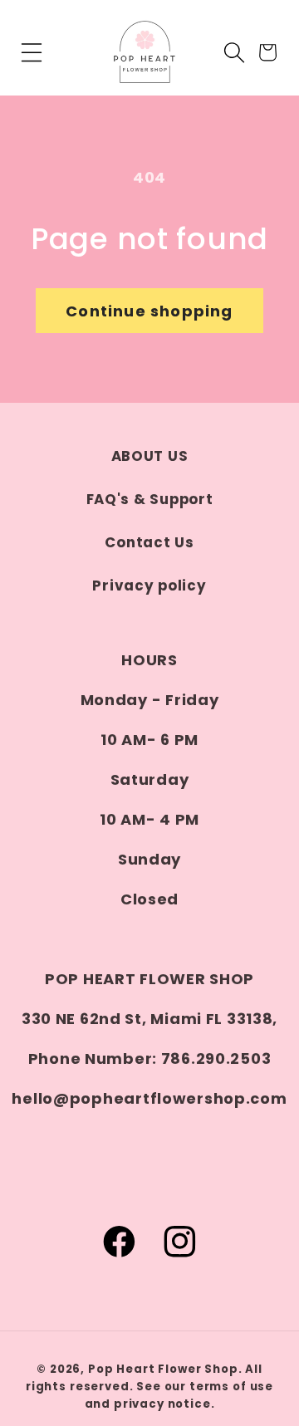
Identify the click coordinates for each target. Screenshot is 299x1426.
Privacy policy (149, 585)
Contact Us (149, 542)
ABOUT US (150, 456)
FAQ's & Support (149, 499)
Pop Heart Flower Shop (163, 1369)
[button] (32, 53)
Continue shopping (149, 311)
